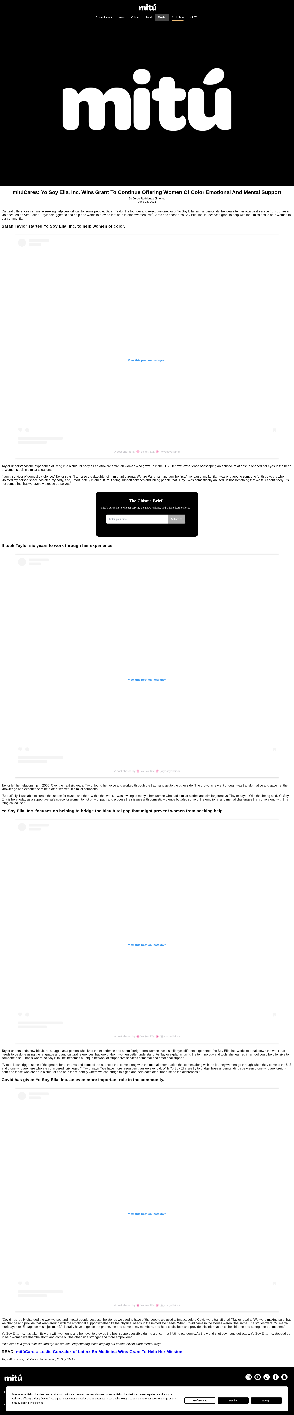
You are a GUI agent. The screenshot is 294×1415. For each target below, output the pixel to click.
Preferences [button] (36, 1402)
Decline (233, 1400)
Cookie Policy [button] (120, 1398)
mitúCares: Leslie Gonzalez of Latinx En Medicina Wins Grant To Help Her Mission (99, 1351)
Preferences (200, 1400)
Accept (266, 1400)
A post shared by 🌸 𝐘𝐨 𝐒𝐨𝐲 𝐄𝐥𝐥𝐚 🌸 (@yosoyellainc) (147, 451)
